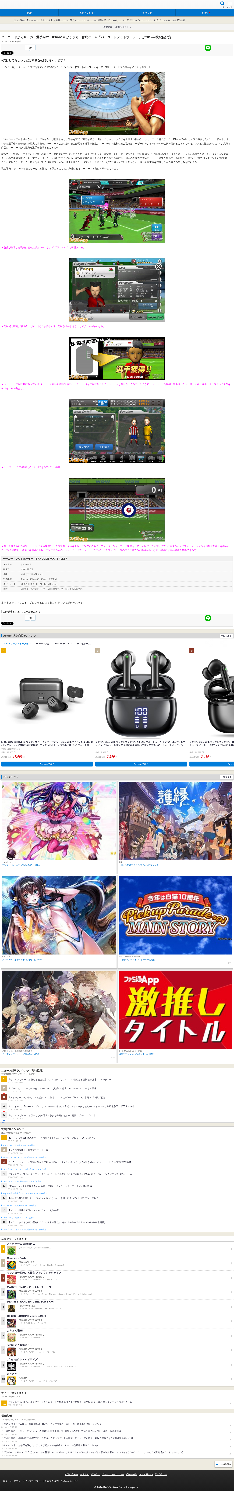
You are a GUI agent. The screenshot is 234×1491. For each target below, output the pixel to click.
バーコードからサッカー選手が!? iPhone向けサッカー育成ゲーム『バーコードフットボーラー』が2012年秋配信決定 (130, 20)
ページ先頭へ (225, 1464)
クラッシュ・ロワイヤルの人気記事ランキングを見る (24, 1157)
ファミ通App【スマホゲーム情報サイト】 (33, 20)
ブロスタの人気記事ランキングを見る (18, 1218)
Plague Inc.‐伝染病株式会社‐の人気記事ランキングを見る (25, 1193)
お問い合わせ (71, 1474)
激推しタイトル (123, 26)
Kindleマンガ (42, 643)
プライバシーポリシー (113, 1474)
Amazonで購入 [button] (47, 764)
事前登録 (107, 26)
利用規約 (84, 1474)
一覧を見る (226, 635)
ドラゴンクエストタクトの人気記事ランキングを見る (24, 1229)
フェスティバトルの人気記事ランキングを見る (22, 1181)
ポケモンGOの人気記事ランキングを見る (19, 1205)
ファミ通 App (12, 5)
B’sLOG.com (161, 1474)
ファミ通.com (146, 1474)
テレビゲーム (84, 643)
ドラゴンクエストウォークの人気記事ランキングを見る (25, 1169)
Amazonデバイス (63, 643)
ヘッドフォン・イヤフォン (17, 643)
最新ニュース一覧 (64, 20)
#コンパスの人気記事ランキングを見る (19, 1145)
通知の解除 (131, 1474)
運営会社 (95, 1474)
